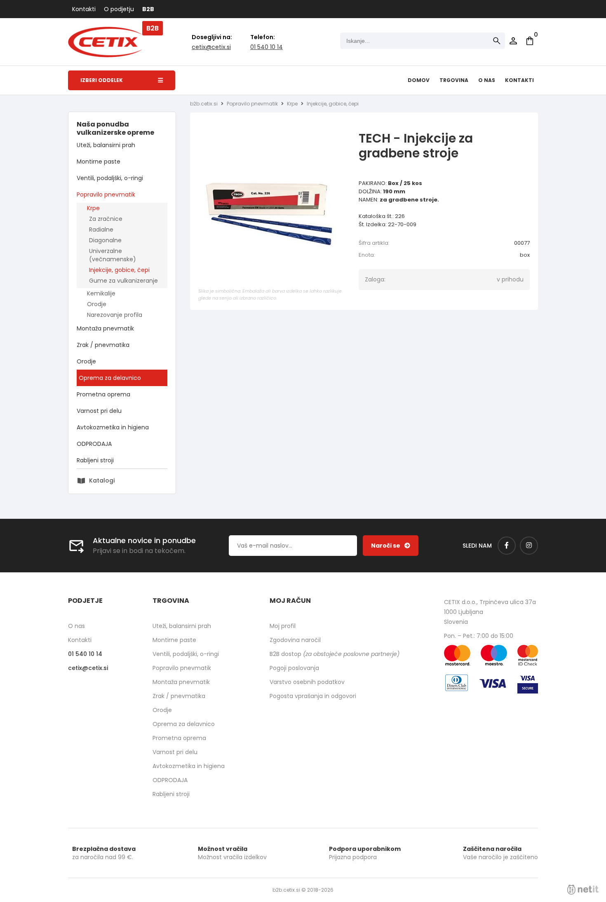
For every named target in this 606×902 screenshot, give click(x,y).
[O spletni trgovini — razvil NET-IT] (583, 890)
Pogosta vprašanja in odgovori (313, 696)
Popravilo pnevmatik (106, 194)
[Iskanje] (497, 41)
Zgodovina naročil (295, 640)
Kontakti (84, 9)
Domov (419, 80)
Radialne (101, 229)
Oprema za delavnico (110, 378)
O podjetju (119, 9)
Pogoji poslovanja (294, 668)
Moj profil (283, 626)
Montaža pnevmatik (105, 328)
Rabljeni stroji (95, 460)
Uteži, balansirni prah (106, 145)
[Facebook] (507, 546)
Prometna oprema (103, 394)
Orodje (96, 304)
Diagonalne (105, 240)
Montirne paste (98, 161)
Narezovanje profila (114, 315)
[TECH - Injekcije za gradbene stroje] (272, 211)
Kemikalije (101, 293)
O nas (486, 80)
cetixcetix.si (211, 47)
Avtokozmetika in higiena (113, 427)
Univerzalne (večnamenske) (112, 255)
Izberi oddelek (101, 80)
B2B (148, 9)
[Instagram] (529, 546)
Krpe (93, 208)
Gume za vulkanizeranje (123, 280)
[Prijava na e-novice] (390, 545)
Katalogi (102, 480)
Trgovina (453, 80)
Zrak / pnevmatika (103, 345)
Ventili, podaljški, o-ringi (110, 178)
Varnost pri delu (99, 411)
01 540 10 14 (266, 47)
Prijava (513, 41)
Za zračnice (105, 219)
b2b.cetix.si (204, 103)
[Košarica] (529, 41)
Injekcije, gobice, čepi (119, 270)
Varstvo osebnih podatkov (307, 682)
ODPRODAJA (94, 444)
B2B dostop (334, 654)
